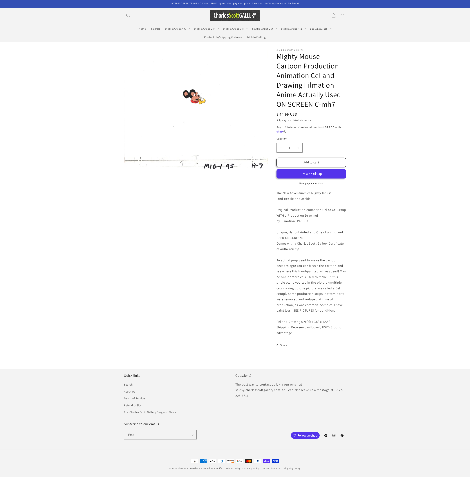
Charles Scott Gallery (189, 468)
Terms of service (271, 468)
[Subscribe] (192, 435)
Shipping (281, 120)
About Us (129, 391)
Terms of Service (134, 398)
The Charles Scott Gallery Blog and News (150, 412)
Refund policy (133, 405)
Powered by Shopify (211, 468)
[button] (128, 15)
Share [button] (284, 345)
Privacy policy (251, 468)
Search (128, 384)
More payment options (311, 183)
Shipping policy (292, 468)
